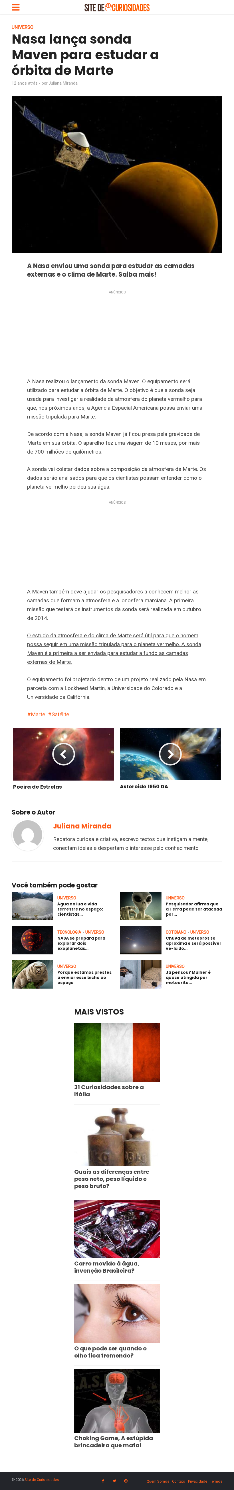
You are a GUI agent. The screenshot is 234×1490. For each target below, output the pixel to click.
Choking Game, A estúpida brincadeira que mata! (113, 1441)
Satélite (60, 714)
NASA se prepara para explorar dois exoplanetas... (81, 943)
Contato (178, 1481)
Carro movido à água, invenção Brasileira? (106, 1267)
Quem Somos (158, 1481)
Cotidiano (176, 932)
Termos (216, 1481)
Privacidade (197, 1481)
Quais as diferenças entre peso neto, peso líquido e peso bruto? (111, 1179)
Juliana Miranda (63, 83)
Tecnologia (69, 932)
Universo (22, 27)
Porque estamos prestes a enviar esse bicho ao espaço (84, 977)
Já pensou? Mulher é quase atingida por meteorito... (188, 977)
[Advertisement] (117, 335)
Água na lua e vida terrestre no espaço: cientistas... (80, 909)
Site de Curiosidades (42, 1479)
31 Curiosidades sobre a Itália (109, 1090)
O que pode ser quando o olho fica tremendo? (110, 1352)
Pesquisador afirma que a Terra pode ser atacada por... (194, 909)
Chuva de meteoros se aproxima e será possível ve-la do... (193, 943)
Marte (38, 714)
